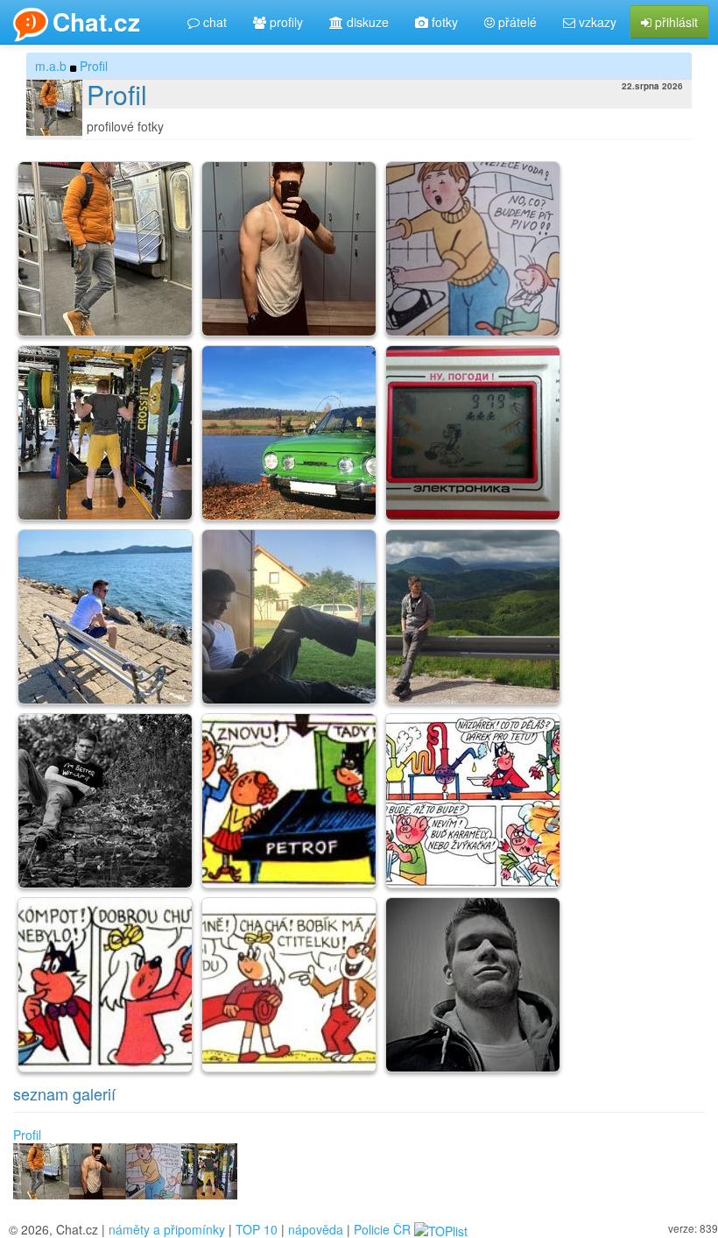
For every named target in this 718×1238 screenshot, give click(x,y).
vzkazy (595, 22)
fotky (443, 22)
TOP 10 (257, 1229)
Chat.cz (96, 21)
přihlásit (674, 22)
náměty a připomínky (167, 1229)
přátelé (516, 22)
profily (284, 22)
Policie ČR (382, 1229)
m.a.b (51, 65)
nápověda (315, 1229)
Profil (94, 65)
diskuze (366, 22)
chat (213, 22)
